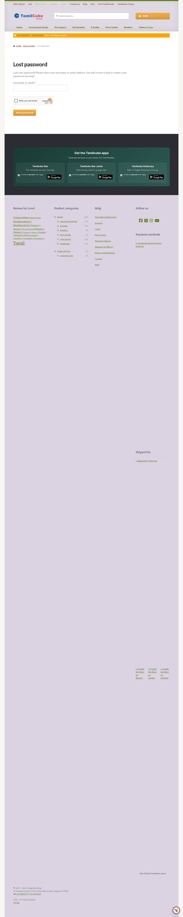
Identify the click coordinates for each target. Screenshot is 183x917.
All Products (19, 4)
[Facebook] (141, 221)
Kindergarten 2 (22, 225)
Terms (16, 903)
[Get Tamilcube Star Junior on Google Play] (105, 177)
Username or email (29, 82)
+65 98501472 (37, 35)
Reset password (24, 112)
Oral (32, 229)
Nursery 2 (18, 229)
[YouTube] (157, 221)
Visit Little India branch (105, 217)
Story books (111, 27)
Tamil (19, 243)
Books (60, 217)
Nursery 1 (36, 225)
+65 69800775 (23, 35)
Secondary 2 (18, 238)
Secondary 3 (28, 238)
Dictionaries (78, 27)
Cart (30, 4)
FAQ (93, 4)
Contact (98, 259)
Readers (128, 27)
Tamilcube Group (125, 4)
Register (54, 4)
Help (85, 4)
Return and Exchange (105, 253)
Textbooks (65, 244)
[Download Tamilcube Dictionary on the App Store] (133, 177)
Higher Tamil (34, 218)
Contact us (75, 4)
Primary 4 (34, 232)
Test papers (60, 27)
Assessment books (38, 27)
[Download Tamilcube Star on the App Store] (31, 177)
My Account (40, 4)
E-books (95, 27)
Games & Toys (63, 251)
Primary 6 (19, 235)
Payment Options (103, 241)
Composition (21, 217)
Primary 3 (27, 232)
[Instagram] (151, 221)
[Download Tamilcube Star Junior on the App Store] (82, 177)
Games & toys (146, 27)
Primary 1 (39, 229)
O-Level (26, 229)
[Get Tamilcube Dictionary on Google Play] (156, 177)
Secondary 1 (34, 235)
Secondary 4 (39, 238)
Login (63, 4)
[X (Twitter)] (146, 221)
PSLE (26, 235)
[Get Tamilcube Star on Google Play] (54, 177)
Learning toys (66, 256)
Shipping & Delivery (104, 247)
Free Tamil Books (106, 4)
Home (19, 27)
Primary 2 (18, 232)
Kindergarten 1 (22, 221)
